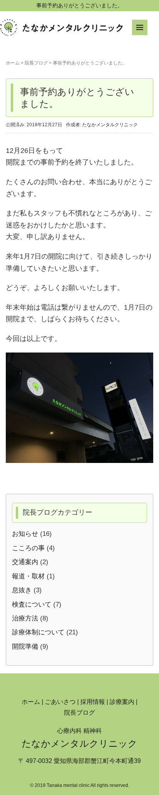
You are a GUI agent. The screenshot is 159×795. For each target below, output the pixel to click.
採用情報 (92, 701)
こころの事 (28, 548)
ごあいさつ (60, 701)
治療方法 (25, 618)
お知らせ (25, 533)
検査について (31, 604)
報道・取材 (28, 576)
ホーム (13, 63)
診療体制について (38, 632)
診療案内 (122, 701)
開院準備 (25, 646)
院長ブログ (36, 63)
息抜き (22, 590)
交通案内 (25, 562)
